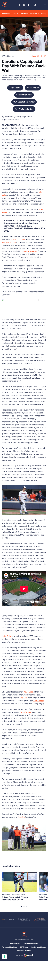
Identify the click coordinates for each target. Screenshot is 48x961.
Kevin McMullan (9, 242)
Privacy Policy (15, 943)
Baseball (6, 894)
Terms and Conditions (9, 947)
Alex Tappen (38, 701)
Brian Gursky (25, 712)
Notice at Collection (24, 950)
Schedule (34, 14)
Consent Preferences (30, 943)
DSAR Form (24, 947)
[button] (21, 906)
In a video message (29, 251)
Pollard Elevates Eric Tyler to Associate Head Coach (15, 898)
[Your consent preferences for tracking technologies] (4, 956)
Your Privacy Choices (38, 947)
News (43, 14)
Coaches (24, 14)
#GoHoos (33, 223)
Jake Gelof (6, 636)
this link (21, 817)
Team (16, 14)
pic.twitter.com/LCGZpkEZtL (18, 226)
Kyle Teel (23, 698)
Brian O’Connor (18, 239)
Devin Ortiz (28, 692)
